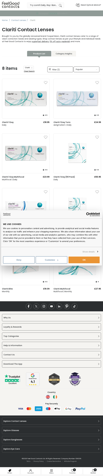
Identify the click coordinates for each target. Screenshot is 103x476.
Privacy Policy (39, 461)
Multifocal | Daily (9, 179)
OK (84, 260)
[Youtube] (52, 306)
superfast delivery (40, 41)
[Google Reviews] (32, 385)
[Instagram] (44, 306)
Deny (18, 260)
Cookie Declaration (54, 461)
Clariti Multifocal (62, 288)
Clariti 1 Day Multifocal (13, 177)
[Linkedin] (59, 306)
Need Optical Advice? (91, 5)
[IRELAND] (55, 397)
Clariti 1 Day (8, 122)
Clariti (27, 67)
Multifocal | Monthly (63, 291)
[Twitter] (36, 306)
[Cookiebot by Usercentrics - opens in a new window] (88, 214)
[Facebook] (29, 306)
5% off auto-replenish (60, 41)
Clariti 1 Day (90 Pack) (64, 177)
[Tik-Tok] (74, 306)
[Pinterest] (67, 306)
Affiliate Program (70, 461)
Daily (4, 125)
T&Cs (28, 461)
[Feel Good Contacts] (10, 5)
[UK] (48, 397)
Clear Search (29, 71)
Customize (50, 260)
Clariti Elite (7, 288)
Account (30, 473)
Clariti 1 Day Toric (62, 122)
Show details (88, 251)
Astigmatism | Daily (62, 125)
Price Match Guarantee (51, 13)
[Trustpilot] (13, 383)
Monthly (6, 291)
